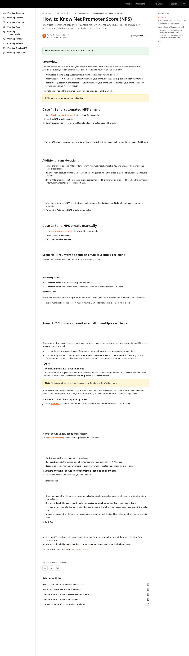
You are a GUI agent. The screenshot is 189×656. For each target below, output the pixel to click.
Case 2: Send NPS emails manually (171, 27)
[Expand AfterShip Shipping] (31, 22)
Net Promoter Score (82, 13)
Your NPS (55, 403)
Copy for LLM (138, 36)
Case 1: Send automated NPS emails (172, 20)
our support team (80, 549)
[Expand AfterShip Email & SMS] (31, 48)
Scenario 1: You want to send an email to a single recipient (171, 31)
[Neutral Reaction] (51, 568)
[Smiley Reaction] (57, 568)
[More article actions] (147, 36)
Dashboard (140, 4)
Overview (162, 17)
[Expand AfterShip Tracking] (31, 13)
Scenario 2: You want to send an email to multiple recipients (171, 37)
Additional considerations (169, 24)
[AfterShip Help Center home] (2, 4)
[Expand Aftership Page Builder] (31, 53)
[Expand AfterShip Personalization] (31, 31)
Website (128, 4)
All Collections (47, 13)
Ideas (150, 4)
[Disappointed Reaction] (45, 568)
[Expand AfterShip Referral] (31, 43)
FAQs (160, 41)
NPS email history (55, 437)
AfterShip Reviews (64, 13)
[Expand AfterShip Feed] (31, 27)
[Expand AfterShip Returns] (31, 18)
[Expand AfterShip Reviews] (31, 39)
